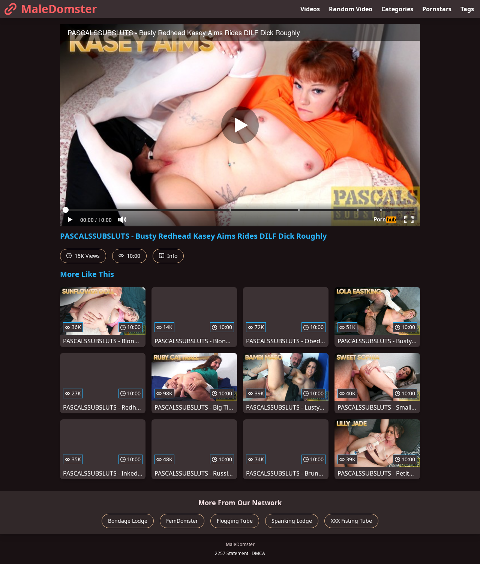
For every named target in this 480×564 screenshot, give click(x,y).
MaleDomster (59, 8)
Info (171, 255)
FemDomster (182, 520)
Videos (310, 9)
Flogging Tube (235, 520)
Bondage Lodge (127, 520)
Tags (467, 9)
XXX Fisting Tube (351, 520)
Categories (397, 9)
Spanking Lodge (292, 520)
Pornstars (437, 9)
